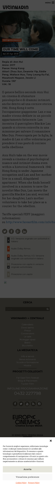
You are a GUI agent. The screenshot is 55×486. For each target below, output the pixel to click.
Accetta (27, 469)
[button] (50, 440)
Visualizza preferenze (27, 476)
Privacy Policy (33, 483)
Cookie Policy (21, 483)
